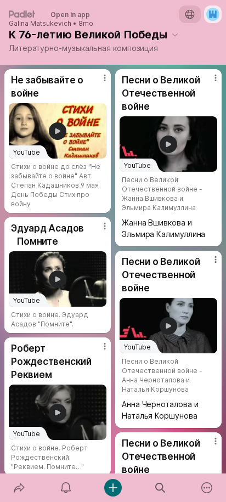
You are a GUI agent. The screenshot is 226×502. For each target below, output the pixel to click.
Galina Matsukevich (40, 23)
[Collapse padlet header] (175, 34)
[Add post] (113, 488)
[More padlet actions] (207, 488)
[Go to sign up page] (213, 14)
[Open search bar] (160, 488)
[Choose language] (190, 14)
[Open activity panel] (66, 488)
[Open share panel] (19, 488)
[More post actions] (97, 82)
